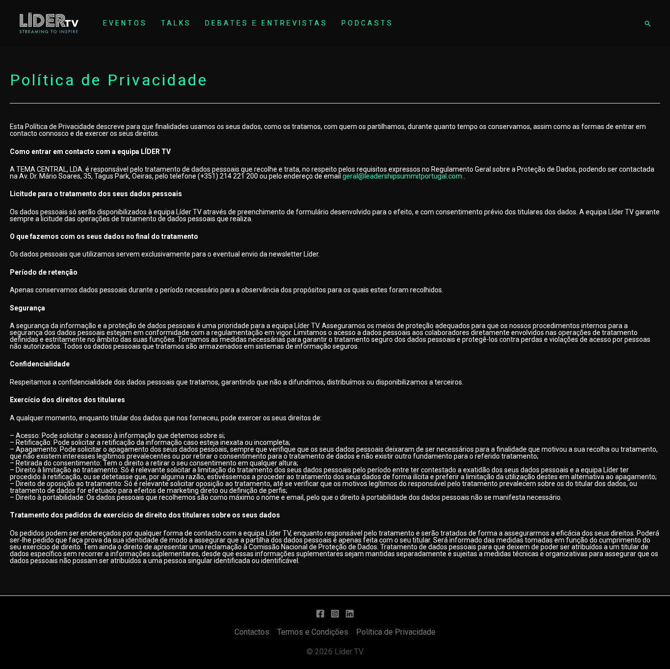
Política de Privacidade (396, 632)
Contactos (251, 632)
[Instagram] (335, 613)
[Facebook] (320, 613)
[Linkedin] (349, 613)
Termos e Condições (312, 632)
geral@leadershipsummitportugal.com (402, 176)
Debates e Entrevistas (266, 23)
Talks (176, 23)
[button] (647, 23)
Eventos (125, 23)
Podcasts (367, 23)
